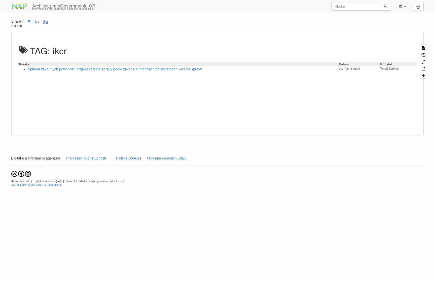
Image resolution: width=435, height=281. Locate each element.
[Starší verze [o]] (423, 54)
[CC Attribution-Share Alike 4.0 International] (21, 173)
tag (37, 21)
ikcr (45, 21)
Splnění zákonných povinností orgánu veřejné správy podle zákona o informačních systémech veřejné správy (115, 68)
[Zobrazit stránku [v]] (423, 48)
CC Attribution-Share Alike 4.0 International (36, 184)
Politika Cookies (129, 157)
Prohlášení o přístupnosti (85, 157)
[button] (402, 6)
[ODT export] (423, 68)
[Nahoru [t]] (423, 75)
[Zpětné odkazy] (423, 61)
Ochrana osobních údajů (167, 157)
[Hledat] (385, 6)
